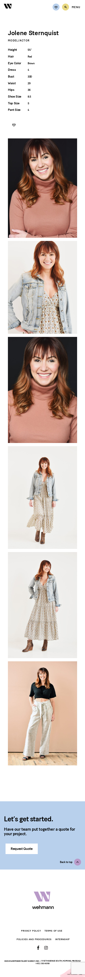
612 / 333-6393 (43, 963)
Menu (76, 7)
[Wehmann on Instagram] (46, 948)
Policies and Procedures (34, 939)
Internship (62, 939)
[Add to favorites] (14, 125)
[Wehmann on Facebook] (38, 948)
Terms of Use (53, 931)
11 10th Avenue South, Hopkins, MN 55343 (61, 961)
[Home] (8, 11)
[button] (70, 862)
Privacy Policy (31, 931)
